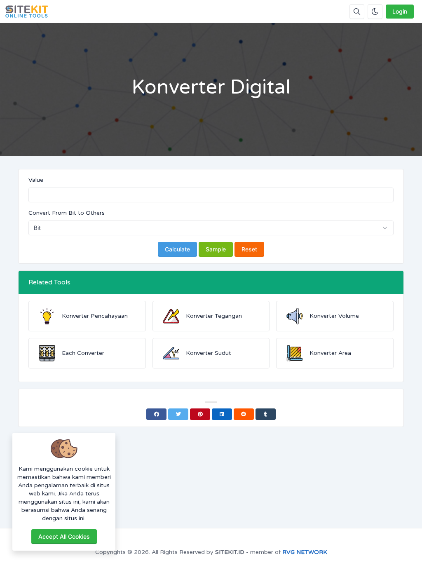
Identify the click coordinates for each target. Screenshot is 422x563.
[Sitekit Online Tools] (30, 11)
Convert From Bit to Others (66, 212)
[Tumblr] (266, 414)
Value (35, 179)
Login (399, 11)
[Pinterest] (200, 414)
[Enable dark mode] (375, 11)
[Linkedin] (222, 414)
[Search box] (356, 11)
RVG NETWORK (304, 552)
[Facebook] (156, 414)
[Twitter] (178, 414)
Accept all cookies (64, 536)
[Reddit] (244, 414)
